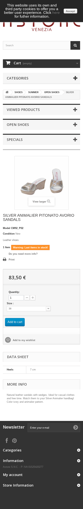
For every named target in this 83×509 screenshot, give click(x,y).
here (56, 13)
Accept (70, 11)
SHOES (18, 92)
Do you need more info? (23, 253)
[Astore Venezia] (41, 22)
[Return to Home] (7, 92)
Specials (15, 139)
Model (6, 228)
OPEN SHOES (51, 92)
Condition (9, 233)
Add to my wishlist (23, 340)
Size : (10, 303)
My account (13, 474)
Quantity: (14, 292)
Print (11, 259)
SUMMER (33, 92)
